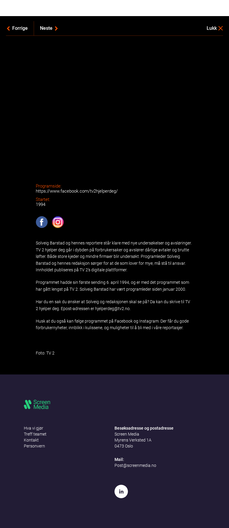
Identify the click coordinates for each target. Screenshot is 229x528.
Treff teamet (35, 434)
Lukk (212, 28)
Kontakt (31, 440)
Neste (46, 28)
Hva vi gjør (33, 428)
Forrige (20, 28)
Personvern (34, 446)
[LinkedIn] (121, 491)
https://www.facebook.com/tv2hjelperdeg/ (77, 191)
